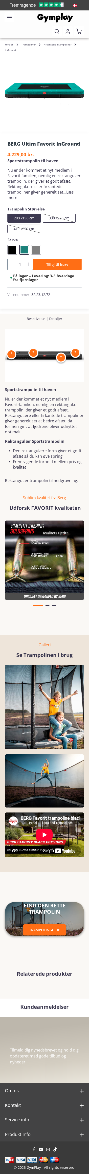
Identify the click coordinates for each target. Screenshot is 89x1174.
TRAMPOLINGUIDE (44, 930)
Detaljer (55, 318)
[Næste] (75, 570)
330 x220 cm (62, 219)
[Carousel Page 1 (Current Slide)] (38, 605)
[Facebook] (34, 1150)
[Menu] (9, 17)
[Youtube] (41, 1150)
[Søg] (57, 31)
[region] (44, 91)
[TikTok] (55, 1150)
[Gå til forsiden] (55, 17)
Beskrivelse (36, 318)
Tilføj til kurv (57, 264)
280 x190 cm (24, 218)
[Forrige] (14, 570)
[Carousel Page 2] (47, 605)
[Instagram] (48, 1150)
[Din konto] (68, 31)
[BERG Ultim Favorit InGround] (44, 91)
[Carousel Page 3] (54, 605)
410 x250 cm (27, 229)
